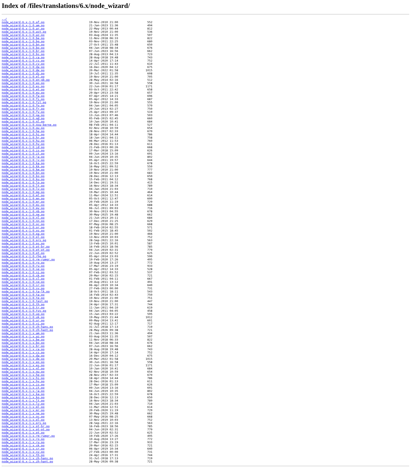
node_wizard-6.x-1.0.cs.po (23, 60)
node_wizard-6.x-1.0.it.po (23, 153)
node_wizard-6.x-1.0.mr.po (23, 201)
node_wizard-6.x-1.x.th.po (23, 455)
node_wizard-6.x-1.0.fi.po (23, 99)
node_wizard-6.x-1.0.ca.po (23, 57)
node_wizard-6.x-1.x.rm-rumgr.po (28, 435)
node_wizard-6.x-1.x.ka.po (23, 394)
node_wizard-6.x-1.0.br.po (23, 51)
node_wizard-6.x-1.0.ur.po (23, 320)
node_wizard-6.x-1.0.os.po (23, 230)
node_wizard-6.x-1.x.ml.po (23, 407)
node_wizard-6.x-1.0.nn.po (23, 221)
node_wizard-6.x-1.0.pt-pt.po (26, 249)
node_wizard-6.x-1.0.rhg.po (24, 256)
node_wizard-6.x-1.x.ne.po (23, 413)
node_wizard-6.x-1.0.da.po (23, 67)
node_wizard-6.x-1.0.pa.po (23, 233)
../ (4, 19)
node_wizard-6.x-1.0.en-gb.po (26, 79)
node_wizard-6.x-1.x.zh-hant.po (27, 461)
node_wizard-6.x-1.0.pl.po (23, 237)
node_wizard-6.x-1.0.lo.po (23, 182)
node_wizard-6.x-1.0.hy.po (23, 144)
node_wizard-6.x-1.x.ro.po (23, 439)
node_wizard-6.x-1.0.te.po (23, 298)
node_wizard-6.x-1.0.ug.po (23, 314)
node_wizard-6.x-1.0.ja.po (23, 156)
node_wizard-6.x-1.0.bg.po (23, 41)
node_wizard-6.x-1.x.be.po (23, 339)
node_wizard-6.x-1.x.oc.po (23, 416)
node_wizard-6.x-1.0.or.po (23, 227)
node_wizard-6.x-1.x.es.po (23, 365)
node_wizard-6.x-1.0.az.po (23, 35)
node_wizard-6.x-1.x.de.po (23, 358)
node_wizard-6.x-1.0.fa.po (23, 95)
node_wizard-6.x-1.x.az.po (23, 336)
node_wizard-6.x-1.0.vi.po (23, 323)
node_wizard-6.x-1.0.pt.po (23, 253)
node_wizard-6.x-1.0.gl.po (23, 121)
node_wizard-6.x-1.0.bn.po (23, 44)
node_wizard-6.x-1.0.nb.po (23, 211)
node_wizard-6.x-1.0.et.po (23, 89)
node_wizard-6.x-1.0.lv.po (23, 188)
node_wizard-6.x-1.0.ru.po (23, 265)
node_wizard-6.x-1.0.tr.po (23, 307)
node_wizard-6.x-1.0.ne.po (23, 214)
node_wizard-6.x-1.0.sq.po (23, 281)
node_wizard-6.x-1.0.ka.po (23, 163)
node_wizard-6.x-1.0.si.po (23, 272)
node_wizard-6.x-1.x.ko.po (23, 397)
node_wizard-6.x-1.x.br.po (23, 346)
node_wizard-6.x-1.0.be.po (23, 38)
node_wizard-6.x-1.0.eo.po (23, 83)
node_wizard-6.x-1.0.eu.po (23, 92)
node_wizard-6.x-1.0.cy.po (23, 63)
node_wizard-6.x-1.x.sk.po (23, 445)
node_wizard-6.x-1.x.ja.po (23, 391)
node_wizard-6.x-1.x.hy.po (23, 381)
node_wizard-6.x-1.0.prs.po (24, 240)
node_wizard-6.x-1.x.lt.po (23, 400)
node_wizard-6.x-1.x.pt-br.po (26, 426)
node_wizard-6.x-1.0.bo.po (23, 47)
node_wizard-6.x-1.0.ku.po (23, 179)
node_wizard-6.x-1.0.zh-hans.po (27, 326)
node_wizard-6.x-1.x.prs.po (24, 423)
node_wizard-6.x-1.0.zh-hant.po (27, 330)
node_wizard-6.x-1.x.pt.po (23, 432)
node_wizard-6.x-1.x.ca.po (23, 349)
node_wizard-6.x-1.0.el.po (23, 76)
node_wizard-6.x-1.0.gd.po (23, 118)
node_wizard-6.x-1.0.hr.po (23, 137)
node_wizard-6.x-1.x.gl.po (23, 368)
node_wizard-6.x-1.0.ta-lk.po (26, 291)
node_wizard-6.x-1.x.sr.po (23, 448)
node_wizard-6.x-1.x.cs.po (23, 352)
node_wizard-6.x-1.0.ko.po (23, 176)
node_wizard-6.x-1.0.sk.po (23, 275)
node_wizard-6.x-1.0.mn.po (23, 198)
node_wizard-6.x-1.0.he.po (23, 131)
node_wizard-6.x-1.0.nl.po (23, 217)
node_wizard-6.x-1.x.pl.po (23, 419)
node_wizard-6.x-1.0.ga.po (23, 115)
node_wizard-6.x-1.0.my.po (23, 208)
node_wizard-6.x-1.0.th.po (23, 304)
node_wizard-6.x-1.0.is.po (23, 150)
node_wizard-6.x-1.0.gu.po (23, 128)
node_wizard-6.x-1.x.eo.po (23, 362)
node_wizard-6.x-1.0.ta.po (23, 294)
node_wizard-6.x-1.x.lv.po (23, 403)
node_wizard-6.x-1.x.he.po (23, 374)
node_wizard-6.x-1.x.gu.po (23, 371)
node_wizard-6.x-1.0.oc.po (23, 224)
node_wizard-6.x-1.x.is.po (23, 384)
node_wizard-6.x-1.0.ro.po (23, 262)
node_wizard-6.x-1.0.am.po (23, 25)
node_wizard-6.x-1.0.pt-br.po (26, 246)
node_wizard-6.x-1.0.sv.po (23, 288)
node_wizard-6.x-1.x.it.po (23, 387)
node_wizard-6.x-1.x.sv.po (23, 451)
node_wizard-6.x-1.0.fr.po (23, 108)
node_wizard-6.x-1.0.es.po (23, 86)
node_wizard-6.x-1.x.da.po (23, 355)
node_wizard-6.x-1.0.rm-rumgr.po (28, 259)
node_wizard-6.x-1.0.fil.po (24, 102)
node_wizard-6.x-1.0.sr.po (23, 285)
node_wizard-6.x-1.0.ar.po (23, 28)
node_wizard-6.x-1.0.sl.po (23, 278)
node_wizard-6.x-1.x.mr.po (23, 410)
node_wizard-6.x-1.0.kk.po (23, 166)
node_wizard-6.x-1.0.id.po (23, 147)
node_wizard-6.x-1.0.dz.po (23, 73)
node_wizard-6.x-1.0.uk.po (23, 317)
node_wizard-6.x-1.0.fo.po (23, 105)
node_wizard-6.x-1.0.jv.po (23, 160)
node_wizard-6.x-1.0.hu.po (23, 140)
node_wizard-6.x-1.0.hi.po (23, 134)
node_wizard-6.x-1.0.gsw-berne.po (29, 124)
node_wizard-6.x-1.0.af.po (23, 22)
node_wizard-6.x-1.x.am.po (23, 333)
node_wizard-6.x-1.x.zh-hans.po (27, 458)
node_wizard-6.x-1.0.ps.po (23, 243)
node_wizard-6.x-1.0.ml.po (23, 195)
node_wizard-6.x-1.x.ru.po (23, 442)
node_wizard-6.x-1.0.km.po (23, 169)
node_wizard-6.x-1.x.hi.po (23, 378)
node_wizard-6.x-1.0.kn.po (23, 172)
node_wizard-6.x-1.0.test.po (25, 301)
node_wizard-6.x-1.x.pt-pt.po (26, 429)
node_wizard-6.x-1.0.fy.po (23, 112)
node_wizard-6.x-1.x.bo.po (23, 342)
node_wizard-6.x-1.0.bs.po (23, 54)
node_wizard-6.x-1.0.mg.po (23, 192)
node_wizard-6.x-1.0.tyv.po (24, 310)
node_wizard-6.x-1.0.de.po (23, 70)
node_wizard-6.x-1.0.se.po (23, 269)
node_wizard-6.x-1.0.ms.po (23, 205)
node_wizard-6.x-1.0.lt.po (23, 185)
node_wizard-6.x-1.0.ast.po (24, 31)
